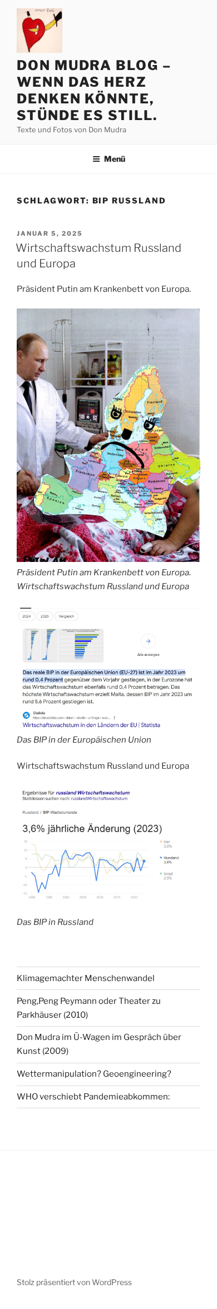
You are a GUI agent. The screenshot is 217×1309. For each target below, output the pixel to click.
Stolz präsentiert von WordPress (74, 1282)
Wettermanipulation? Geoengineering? (94, 1074)
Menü (114, 158)
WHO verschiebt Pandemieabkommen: (93, 1097)
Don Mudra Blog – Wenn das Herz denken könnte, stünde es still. (94, 90)
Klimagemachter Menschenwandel (86, 978)
